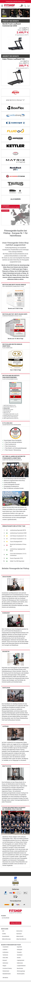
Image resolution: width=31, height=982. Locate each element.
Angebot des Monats (10, 63)
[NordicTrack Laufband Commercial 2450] (15, 51)
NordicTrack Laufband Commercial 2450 (11, 32)
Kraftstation (6, 773)
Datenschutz (19, 935)
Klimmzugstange (21, 976)
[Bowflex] (15, 114)
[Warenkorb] (29, 6)
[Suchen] (25, 5)
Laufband (5, 733)
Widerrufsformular (6, 944)
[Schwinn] (15, 183)
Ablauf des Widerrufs (21, 944)
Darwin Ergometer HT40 (16, 565)
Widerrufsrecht (19, 941)
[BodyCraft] (15, 107)
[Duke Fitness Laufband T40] (15, 84)
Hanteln (19, 962)
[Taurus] (15, 190)
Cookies (4, 938)
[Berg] (15, 99)
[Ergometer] (15, 666)
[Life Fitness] (15, 160)
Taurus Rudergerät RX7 (16, 548)
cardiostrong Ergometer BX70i (18, 537)
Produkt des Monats (10, 28)
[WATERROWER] (15, 198)
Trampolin (19, 957)
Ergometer (5, 658)
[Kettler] (15, 152)
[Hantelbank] (15, 702)
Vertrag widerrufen (15, 928)
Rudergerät (6, 620)
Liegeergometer (20, 965)
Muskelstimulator (7, 978)
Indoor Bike (5, 962)
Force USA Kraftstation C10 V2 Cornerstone (18, 561)
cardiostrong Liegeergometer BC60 (17, 556)
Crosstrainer (6, 583)
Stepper (4, 970)
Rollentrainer (20, 968)
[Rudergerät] (15, 627)
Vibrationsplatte (20, 978)
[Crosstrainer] (15, 591)
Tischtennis (5, 960)
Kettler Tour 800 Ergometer (17, 568)
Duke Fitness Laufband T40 (13, 66)
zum (5, 922)
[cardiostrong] (15, 122)
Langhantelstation (21, 970)
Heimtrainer (5, 968)
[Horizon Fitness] (15, 145)
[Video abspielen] (15, 476)
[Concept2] (15, 130)
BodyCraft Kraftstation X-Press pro (18, 552)
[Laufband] (15, 741)
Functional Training (7, 973)
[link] (15, 221)
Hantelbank (6, 694)
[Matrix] (15, 168)
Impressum (19, 938)
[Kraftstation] (15, 780)
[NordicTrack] (15, 175)
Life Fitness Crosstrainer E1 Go (18, 543)
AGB (3, 935)
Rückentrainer (6, 976)
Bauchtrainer (20, 973)
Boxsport (5, 965)
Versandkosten (5, 941)
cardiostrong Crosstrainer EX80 (18, 540)
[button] (2, 16)
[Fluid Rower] (15, 137)
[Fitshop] (9, 5)
